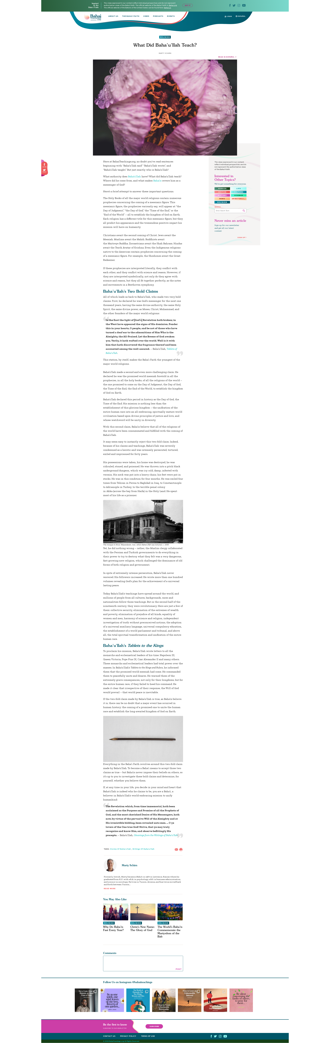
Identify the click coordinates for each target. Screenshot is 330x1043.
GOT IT (188, 5)
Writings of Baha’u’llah (143, 849)
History (222, 195)
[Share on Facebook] (44, 164)
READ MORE (110, 888)
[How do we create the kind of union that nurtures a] (165, 1000)
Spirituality (239, 199)
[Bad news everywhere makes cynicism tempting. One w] (86, 1000)
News (222, 199)
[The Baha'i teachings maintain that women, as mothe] (138, 1000)
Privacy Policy (128, 1036)
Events (171, 16)
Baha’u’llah (134, 176)
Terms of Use (148, 1036)
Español (241, 16)
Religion (165, 37)
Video (146, 16)
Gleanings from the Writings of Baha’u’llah (156, 835)
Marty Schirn (129, 865)
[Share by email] (177, 849)
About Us (113, 16)
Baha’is (157, 180)
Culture (238, 192)
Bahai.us (167, 7)
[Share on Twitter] (44, 170)
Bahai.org (173, 5)
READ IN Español (226, 57)
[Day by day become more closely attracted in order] (112, 1000)
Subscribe (154, 1026)
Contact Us (109, 1036)
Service (222, 188)
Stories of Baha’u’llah (120, 849)
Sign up (241, 237)
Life (238, 188)
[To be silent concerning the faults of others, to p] (242, 1000)
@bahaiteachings (142, 982)
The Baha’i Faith (130, 16)
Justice (222, 192)
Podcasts (158, 16)
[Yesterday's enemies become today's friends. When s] (216, 1000)
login (229, 16)
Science (238, 195)
